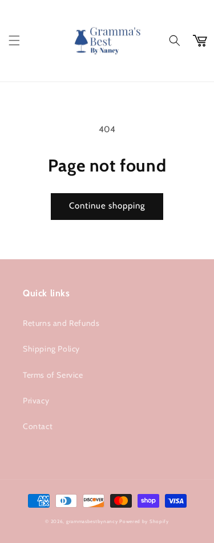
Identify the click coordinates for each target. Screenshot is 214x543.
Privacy (36, 400)
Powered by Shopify (144, 521)
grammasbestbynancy (92, 521)
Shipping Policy (51, 349)
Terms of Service (53, 375)
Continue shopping (107, 206)
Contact (38, 426)
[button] (14, 40)
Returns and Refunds (61, 323)
